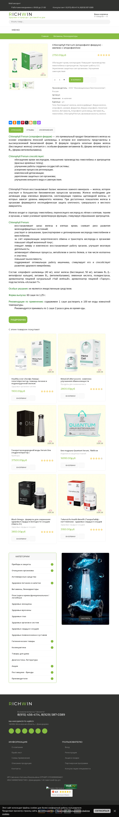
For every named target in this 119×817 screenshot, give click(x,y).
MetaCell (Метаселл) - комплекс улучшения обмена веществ (76, 380)
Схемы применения (21, 758)
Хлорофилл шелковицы (82, 110)
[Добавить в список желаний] (44, 47)
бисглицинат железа (66, 105)
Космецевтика (19, 647)
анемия (66, 108)
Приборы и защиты (21, 564)
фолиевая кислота (89, 113)
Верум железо (99, 105)
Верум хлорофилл (89, 108)
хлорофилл (57, 108)
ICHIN (27, 15)
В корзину (21, 398)
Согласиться (102, 811)
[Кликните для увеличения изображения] (28, 61)
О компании (17, 747)
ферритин (75, 108)
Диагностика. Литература (25, 660)
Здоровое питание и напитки (26, 583)
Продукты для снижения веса (73, 384)
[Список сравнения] (109, 30)
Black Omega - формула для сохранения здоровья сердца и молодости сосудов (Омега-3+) (30, 521)
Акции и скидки (72, 758)
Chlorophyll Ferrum (72, 113)
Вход (67, 747)
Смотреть (85, 618)
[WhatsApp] (35, 122)
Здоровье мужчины (21, 610)
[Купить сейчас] (87, 79)
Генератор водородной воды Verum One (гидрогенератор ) (31, 451)
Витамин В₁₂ (98, 110)
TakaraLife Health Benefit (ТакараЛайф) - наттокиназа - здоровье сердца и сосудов (81, 520)
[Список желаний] (104, 30)
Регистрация (71, 752)
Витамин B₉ (65, 110)
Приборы (15, 456)
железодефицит (84, 105)
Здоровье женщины (22, 604)
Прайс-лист (17, 752)
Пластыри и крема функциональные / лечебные (30, 596)
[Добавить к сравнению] (93, 79)
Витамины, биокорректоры (25, 589)
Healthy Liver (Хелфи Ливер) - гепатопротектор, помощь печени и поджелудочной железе (29, 381)
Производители (20, 678)
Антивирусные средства (24, 576)
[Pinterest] (22, 122)
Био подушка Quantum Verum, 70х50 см (79, 450)
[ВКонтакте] (10, 122)
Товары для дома (20, 653)
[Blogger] (31, 122)
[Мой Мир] (18, 122)
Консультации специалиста (78, 768)
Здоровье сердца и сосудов (23, 527)
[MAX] (39, 122)
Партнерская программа (76, 763)
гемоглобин (57, 113)
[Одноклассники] (14, 122)
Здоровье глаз (19, 616)
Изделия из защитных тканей (73, 454)
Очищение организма (23, 570)
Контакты (16, 768)
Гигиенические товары (23, 641)
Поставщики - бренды (23, 672)
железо (102, 113)
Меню (15, 29)
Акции (15, 666)
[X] (26, 122)
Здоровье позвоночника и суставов (29, 635)
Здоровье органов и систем (23, 387)
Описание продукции (21, 763)
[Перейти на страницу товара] (32, 354)
